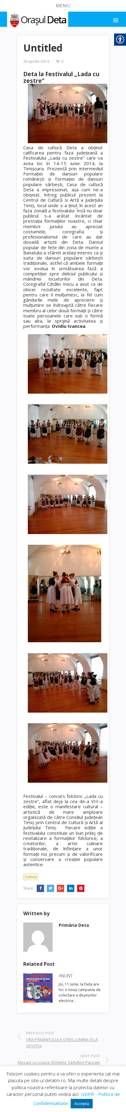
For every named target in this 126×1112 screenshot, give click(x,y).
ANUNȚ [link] (65, 976)
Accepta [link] (81, 1103)
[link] (37, 19)
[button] (63, 6)
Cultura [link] (31, 876)
